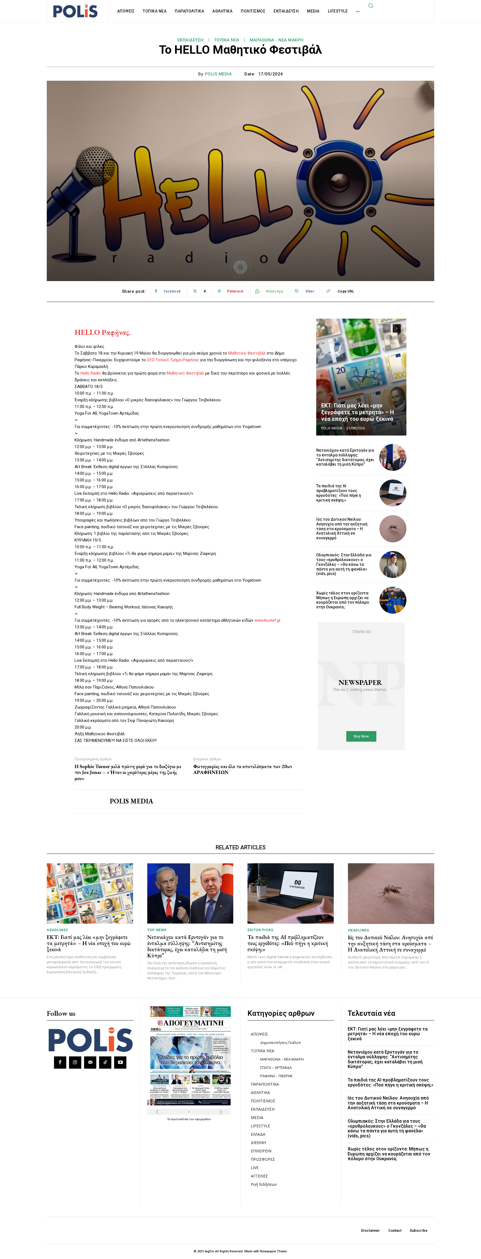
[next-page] (397, 328)
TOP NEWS (156, 930)
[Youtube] (120, 1062)
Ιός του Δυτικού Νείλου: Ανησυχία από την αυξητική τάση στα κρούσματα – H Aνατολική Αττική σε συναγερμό (341, 528)
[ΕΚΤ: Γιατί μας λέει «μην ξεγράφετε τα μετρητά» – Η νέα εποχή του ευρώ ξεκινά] (361, 377)
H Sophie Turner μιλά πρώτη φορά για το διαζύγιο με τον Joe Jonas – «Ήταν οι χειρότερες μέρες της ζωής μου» (128, 772)
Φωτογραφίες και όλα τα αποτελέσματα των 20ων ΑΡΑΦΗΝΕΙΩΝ (242, 769)
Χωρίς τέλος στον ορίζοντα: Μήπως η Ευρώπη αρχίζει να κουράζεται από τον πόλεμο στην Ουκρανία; (342, 600)
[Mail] (90, 1062)
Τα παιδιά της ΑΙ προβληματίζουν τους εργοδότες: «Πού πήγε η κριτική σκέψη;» (338, 493)
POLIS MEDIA (218, 74)
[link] (102, 332)
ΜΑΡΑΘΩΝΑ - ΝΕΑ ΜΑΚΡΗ (277, 40)
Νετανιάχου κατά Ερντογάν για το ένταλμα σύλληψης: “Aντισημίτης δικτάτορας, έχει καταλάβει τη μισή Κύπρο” (345, 457)
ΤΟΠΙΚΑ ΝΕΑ (226, 40)
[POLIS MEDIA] (88, 801)
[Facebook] (60, 1062)
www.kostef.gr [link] (267, 620)
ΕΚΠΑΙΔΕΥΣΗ (191, 40)
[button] (370, 5)
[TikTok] (105, 1062)
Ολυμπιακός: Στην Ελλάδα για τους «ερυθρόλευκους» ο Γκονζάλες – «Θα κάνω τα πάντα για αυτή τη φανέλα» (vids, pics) (343, 564)
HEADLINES (57, 930)
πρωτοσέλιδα (180, 1119)
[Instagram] (75, 1062)
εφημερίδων (203, 1119)
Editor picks (260, 930)
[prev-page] (387, 328)
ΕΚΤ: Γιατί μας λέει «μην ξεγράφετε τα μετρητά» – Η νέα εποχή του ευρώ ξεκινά (357, 412)
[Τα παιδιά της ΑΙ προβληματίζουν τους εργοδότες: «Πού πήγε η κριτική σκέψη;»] (392, 492)
